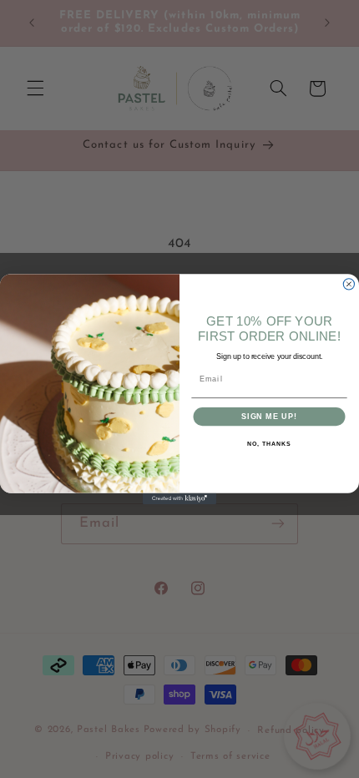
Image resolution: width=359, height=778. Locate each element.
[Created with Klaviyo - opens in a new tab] (179, 498)
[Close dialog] (348, 284)
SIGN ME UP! (269, 416)
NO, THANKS (269, 444)
